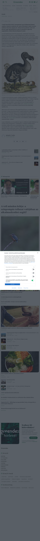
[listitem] (20, 267)
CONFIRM (12, 284)
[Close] (38, 253)
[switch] (33, 269)
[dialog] (20, 270)
